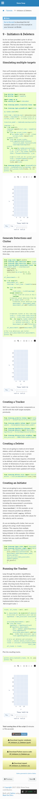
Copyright (8, 787)
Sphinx (12, 793)
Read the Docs (8, 795)
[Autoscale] (29, 177)
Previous (9, 779)
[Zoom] (18, 177)
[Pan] (20, 177)
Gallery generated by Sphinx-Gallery (26, 773)
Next (31, 779)
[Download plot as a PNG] (15, 177)
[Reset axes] (31, 177)
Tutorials (9, 10)
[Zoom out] (26, 177)
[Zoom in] (24, 177)
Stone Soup (21, 3)
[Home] (3, 10)
